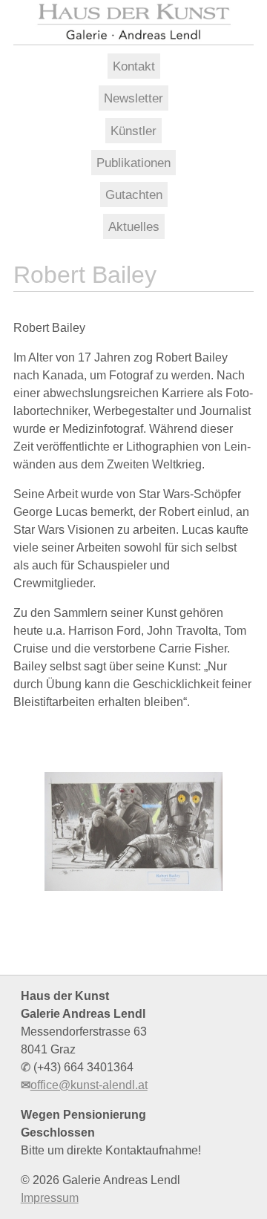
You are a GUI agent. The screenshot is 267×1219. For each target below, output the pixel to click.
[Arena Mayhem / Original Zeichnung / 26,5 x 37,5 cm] (133, 831)
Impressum (50, 1198)
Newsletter (133, 98)
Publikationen (133, 162)
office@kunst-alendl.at (89, 1085)
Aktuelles (133, 226)
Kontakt (134, 66)
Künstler (133, 130)
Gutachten (133, 194)
